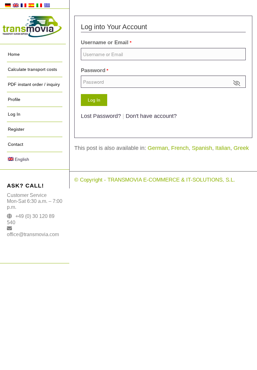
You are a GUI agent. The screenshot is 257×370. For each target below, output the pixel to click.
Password (94, 70)
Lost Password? (102, 116)
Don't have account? (151, 116)
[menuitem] (34, 54)
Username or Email (106, 42)
